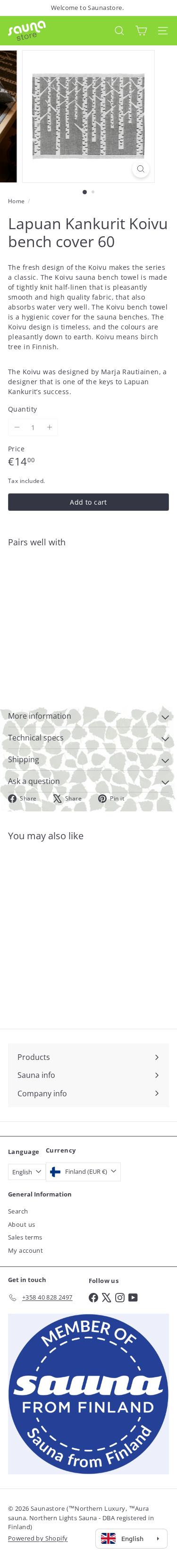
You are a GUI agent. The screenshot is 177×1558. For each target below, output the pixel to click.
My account (25, 1250)
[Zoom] (141, 169)
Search (18, 1211)
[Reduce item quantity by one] (16, 427)
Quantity (22, 409)
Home (16, 201)
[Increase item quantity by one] (49, 427)
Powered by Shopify (38, 1538)
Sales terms (25, 1237)
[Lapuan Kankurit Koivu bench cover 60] (88, 582)
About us (21, 1224)
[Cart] (141, 30)
